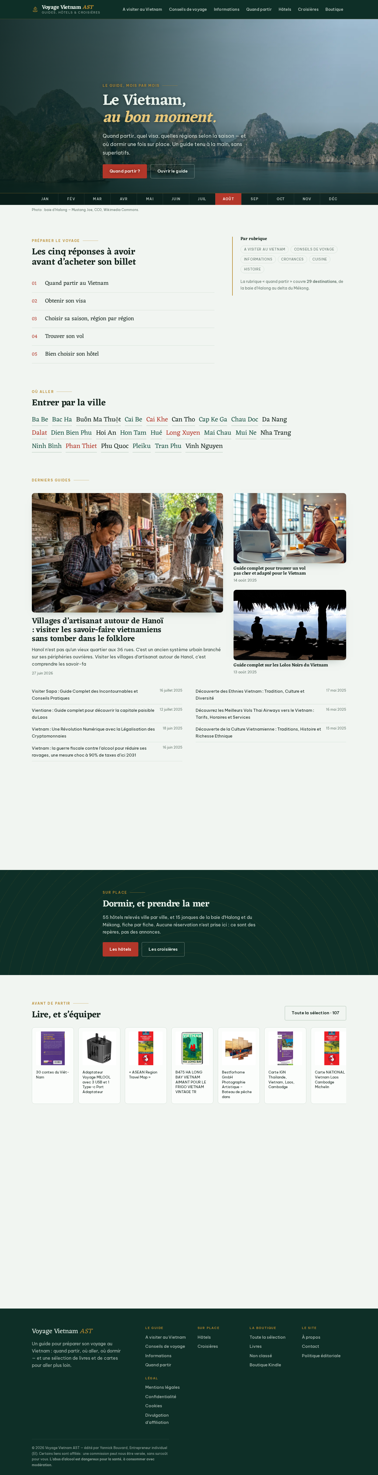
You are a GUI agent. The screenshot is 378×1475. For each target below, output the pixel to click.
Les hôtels (120, 949)
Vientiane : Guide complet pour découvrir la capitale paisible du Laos (93, 714)
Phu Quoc (115, 446)
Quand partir (259, 9)
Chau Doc (244, 420)
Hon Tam (133, 433)
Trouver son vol (64, 336)
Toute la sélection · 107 (315, 1012)
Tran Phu (168, 446)
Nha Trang (275, 433)
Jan (45, 199)
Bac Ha (62, 420)
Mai (150, 199)
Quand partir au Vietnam (76, 283)
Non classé (261, 1355)
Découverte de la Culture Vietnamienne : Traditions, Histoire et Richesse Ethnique (258, 732)
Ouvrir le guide (172, 171)
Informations (226, 9)
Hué (156, 433)
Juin (176, 199)
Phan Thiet (81, 446)
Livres (256, 1346)
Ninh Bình (47, 446)
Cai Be (133, 420)
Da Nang (274, 420)
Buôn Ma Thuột (98, 420)
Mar (97, 199)
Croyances (292, 259)
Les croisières (163, 949)
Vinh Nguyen (204, 446)
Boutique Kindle (265, 1364)
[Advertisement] (189, 808)
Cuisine (319, 259)
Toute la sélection (268, 1337)
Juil (202, 199)
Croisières (308, 9)
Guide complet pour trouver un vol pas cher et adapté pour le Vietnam (269, 571)
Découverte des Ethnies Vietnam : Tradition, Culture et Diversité (250, 695)
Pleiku (142, 446)
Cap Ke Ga (213, 420)
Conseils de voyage (188, 9)
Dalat (39, 433)
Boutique (334, 9)
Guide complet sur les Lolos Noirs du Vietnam (281, 665)
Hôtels (285, 9)
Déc (333, 199)
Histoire (252, 269)
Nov (307, 199)
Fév (71, 199)
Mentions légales (162, 1387)
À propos (311, 1337)
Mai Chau (217, 433)
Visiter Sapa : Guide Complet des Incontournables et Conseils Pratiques (85, 695)
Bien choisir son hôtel (72, 354)
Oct (281, 199)
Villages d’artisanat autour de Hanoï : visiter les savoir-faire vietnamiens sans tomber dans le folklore (97, 630)
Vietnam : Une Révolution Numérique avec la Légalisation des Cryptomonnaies (93, 732)
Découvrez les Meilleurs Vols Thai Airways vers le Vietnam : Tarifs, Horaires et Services (255, 714)
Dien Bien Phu (71, 433)
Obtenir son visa (65, 301)
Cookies (153, 1405)
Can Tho (183, 420)
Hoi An (106, 433)
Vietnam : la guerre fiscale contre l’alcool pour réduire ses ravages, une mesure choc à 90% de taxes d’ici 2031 (89, 752)
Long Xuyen (183, 433)
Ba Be (40, 420)
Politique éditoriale (321, 1355)
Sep (254, 199)
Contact (310, 1346)
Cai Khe (157, 420)
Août (228, 199)
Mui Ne (246, 433)
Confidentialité (160, 1396)
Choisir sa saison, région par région (89, 319)
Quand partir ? (125, 171)
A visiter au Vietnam (142, 9)
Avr (124, 199)
